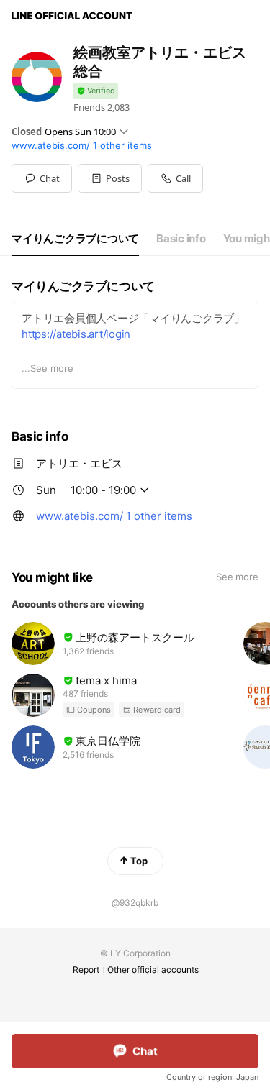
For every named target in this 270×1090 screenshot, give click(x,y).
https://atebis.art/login (76, 334)
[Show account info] (95, 91)
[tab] (75, 238)
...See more (47, 368)
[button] (110, 178)
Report (86, 969)
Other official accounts (153, 969)
